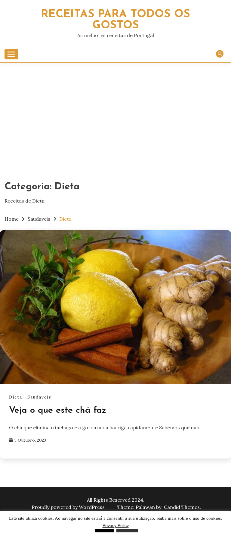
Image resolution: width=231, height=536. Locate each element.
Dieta (15, 397)
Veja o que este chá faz (57, 410)
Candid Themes (182, 507)
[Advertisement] (115, 108)
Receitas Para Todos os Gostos (115, 20)
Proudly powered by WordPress (69, 507)
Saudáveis (39, 397)
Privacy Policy (116, 525)
